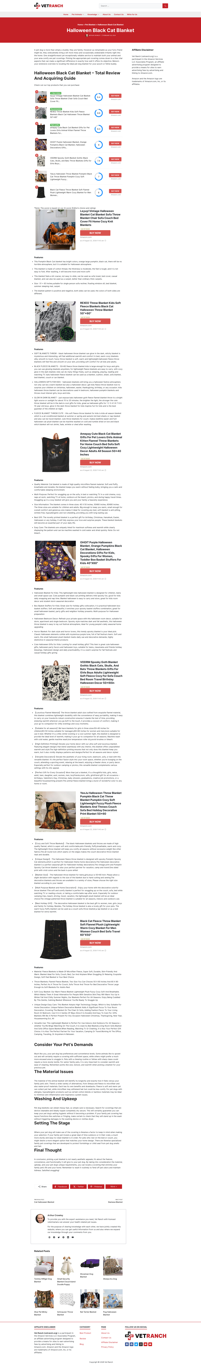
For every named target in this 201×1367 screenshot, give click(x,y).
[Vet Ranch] (48, 5)
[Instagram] (141, 1344)
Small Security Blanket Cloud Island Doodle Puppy (66, 1282)
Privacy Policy (107, 1347)
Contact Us (106, 1337)
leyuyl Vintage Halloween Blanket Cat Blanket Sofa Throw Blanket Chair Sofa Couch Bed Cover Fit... (70, 98)
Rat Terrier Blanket (88, 1312)
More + (115, 1187)
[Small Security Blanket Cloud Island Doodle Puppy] (67, 1265)
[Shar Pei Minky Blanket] (44, 1299)
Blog (82, 1344)
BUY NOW (95, 233)
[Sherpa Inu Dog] (113, 1265)
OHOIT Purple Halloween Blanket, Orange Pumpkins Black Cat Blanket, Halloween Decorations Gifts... (68, 145)
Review (83, 1338)
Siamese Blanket (115, 1202)
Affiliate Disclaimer (109, 1342)
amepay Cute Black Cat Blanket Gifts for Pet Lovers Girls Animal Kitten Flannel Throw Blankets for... (70, 130)
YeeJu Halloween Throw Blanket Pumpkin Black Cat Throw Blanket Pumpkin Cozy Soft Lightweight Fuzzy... (71, 177)
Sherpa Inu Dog (110, 1279)
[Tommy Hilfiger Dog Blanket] (44, 1265)
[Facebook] (127, 1344)
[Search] (165, 5)
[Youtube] (145, 1344)
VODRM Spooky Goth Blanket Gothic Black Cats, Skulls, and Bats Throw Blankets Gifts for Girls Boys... (70, 161)
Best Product (85, 1333)
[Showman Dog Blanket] (90, 1263)
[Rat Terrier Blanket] (90, 1299)
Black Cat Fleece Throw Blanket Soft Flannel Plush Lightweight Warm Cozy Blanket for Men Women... (70, 192)
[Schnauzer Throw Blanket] (67, 1299)
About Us (105, 1333)
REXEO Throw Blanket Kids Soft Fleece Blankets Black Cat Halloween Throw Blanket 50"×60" (70, 114)
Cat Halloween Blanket (44, 1202)
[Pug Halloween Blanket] (113, 1299)
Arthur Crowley (55, 1215)
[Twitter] (136, 1344)
